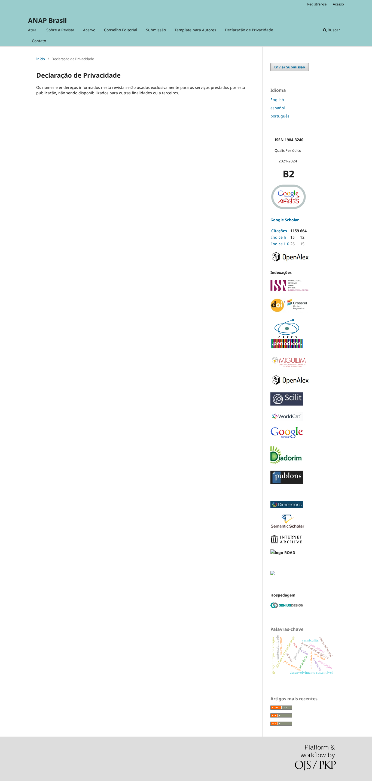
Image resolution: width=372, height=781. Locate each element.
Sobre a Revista (60, 29)
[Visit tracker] (272, 573)
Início (40, 58)
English (277, 99)
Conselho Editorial (120, 29)
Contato (39, 40)
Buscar (333, 29)
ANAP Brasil (47, 20)
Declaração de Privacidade (249, 29)
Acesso (338, 4)
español (277, 107)
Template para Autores (195, 29)
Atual (33, 29)
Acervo (89, 29)
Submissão (156, 29)
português (279, 116)
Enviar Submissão (289, 67)
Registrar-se (317, 4)
